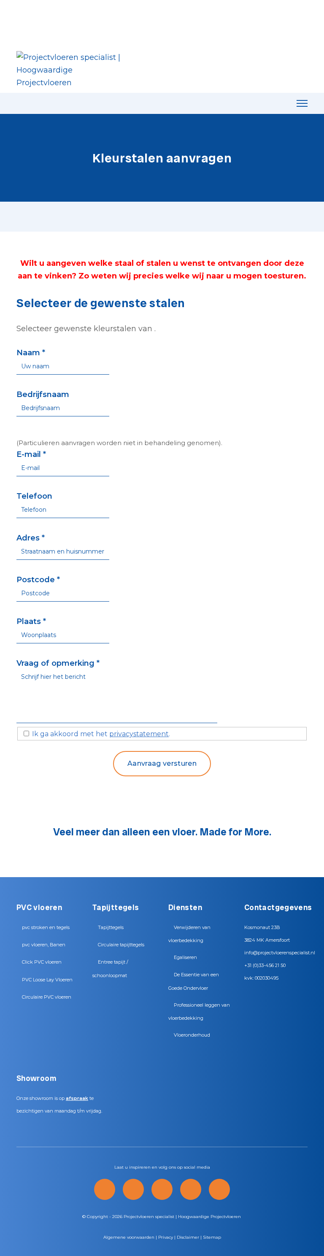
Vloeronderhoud (192, 1035)
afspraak (77, 1098)
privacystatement (139, 734)
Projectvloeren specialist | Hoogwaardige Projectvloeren (182, 1216)
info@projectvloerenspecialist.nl (279, 953)
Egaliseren (185, 957)
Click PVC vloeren (42, 962)
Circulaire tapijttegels (121, 945)
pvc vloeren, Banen (43, 945)
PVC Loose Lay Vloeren (47, 980)
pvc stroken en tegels (46, 927)
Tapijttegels (111, 927)
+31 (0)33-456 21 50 (265, 965)
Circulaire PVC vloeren (46, 997)
